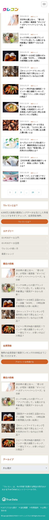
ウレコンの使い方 (10, 248)
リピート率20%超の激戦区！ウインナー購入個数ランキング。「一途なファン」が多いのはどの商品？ (30, 331)
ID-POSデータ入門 (10, 237)
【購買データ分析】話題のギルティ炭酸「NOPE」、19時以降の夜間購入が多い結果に (30, 303)
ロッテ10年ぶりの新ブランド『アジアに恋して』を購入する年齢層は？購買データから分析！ (30, 290)
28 (33, 192)
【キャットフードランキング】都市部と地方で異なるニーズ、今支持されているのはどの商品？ (30, 316)
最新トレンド (8, 253)
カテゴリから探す (9, 507)
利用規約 (34, 507)
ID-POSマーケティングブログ (21, 516)
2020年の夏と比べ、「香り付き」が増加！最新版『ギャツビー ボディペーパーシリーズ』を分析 (30, 275)
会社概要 (24, 507)
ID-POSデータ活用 (10, 243)
